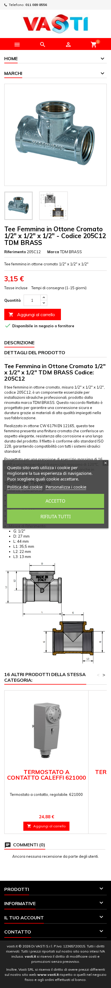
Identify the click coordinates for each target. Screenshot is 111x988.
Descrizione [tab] (19, 342)
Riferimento (15, 251)
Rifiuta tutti (55, 516)
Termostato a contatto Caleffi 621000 (46, 774)
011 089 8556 (36, 5)
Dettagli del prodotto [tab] (34, 352)
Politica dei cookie (24, 487)
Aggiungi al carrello (32, 314)
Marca (53, 251)
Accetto (55, 501)
